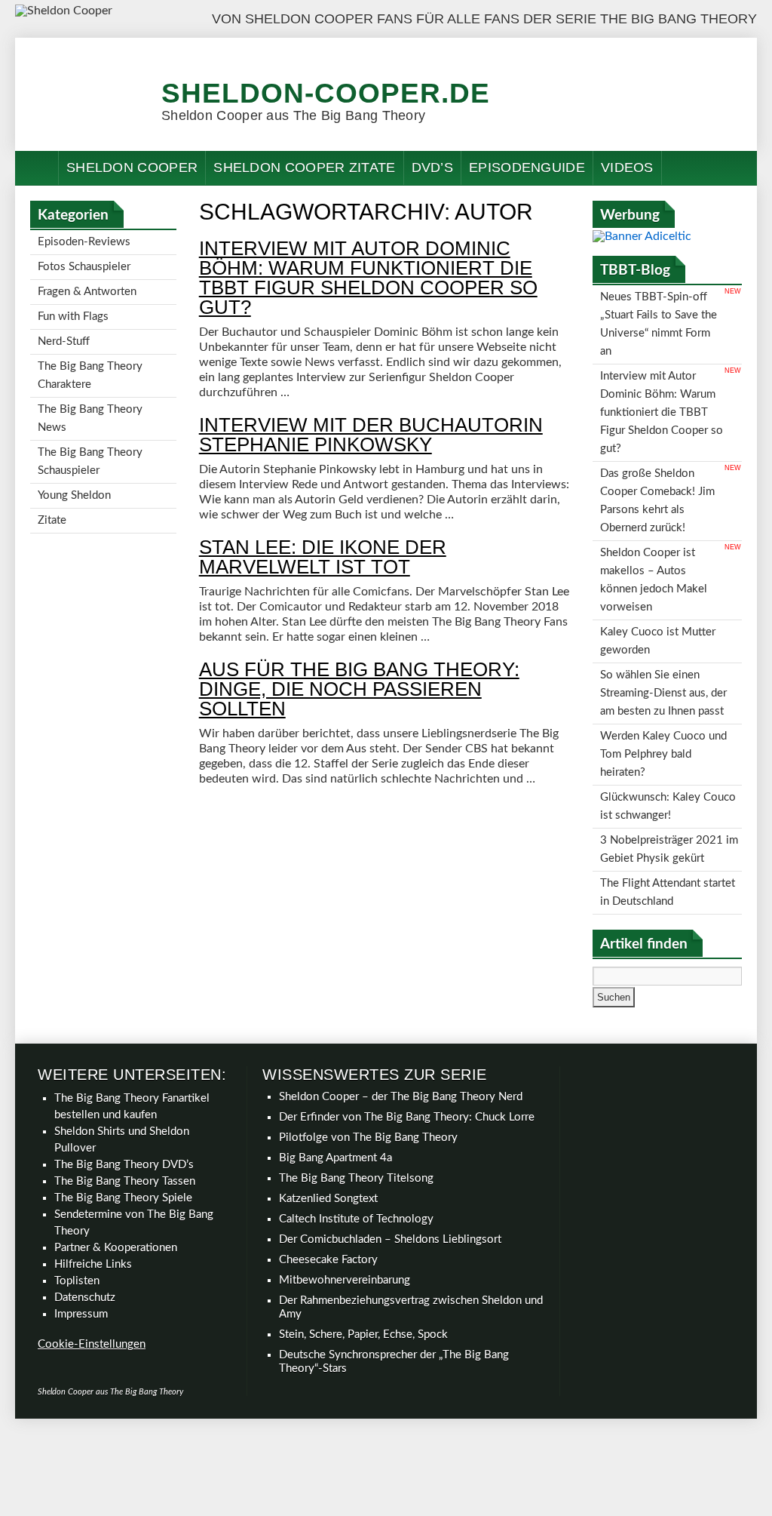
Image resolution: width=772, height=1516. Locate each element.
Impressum (81, 1220)
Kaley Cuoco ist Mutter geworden (657, 586)
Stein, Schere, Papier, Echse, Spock (363, 1241)
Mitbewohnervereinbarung (344, 1186)
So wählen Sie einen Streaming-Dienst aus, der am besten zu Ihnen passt (663, 631)
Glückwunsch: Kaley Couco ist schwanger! (668, 728)
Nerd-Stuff (64, 328)
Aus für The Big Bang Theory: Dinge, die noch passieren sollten (359, 689)
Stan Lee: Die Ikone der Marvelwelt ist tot (322, 557)
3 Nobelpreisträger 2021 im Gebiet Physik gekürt (669, 765)
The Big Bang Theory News (90, 394)
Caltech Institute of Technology (356, 1125)
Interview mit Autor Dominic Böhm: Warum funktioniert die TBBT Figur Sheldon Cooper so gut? (368, 277)
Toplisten (77, 1187)
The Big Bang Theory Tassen (124, 1087)
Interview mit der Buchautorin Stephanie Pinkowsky (371, 435)
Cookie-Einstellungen (92, 1250)
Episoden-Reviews (84, 240)
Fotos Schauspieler (84, 262)
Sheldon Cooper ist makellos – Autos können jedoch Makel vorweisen (653, 534)
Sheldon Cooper (132, 167)
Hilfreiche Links (93, 1170)
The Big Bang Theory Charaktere (90, 357)
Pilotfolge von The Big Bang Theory (368, 1044)
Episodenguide (527, 167)
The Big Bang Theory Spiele (123, 1104)
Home (37, 168)
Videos (627, 167)
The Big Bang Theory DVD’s (124, 1071)
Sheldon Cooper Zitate (304, 167)
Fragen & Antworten (87, 284)
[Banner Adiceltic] (642, 236)
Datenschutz (84, 1204)
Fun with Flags (73, 306)
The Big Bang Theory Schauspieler (90, 431)
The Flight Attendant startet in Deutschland (667, 802)
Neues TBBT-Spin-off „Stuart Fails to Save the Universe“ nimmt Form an (658, 318)
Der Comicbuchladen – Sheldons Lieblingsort (390, 1146)
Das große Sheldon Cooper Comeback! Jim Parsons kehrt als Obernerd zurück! (657, 467)
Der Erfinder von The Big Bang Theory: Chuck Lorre (407, 1023)
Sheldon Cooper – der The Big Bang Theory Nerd (400, 1003)
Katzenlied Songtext (328, 1105)
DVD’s (433, 167)
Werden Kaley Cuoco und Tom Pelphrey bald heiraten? (663, 683)
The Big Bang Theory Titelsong (356, 1084)
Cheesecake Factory (328, 1166)
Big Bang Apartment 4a (335, 1064)
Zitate (52, 482)
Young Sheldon (74, 460)
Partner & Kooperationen (115, 1154)
